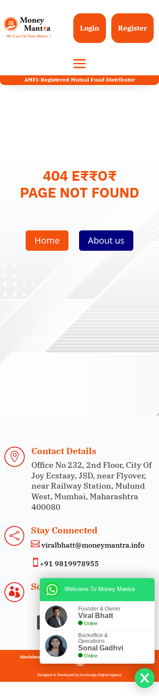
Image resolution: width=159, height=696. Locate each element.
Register (132, 27)
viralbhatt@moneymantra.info (92, 544)
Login (89, 27)
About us (106, 240)
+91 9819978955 (69, 563)
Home (47, 240)
